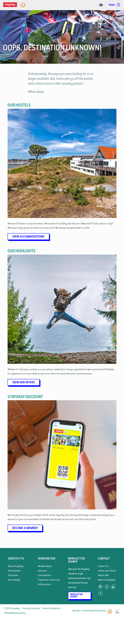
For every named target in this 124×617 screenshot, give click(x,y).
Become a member (25, 528)
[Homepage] (13, 6)
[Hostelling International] (110, 610)
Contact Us (103, 566)
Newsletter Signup (76, 595)
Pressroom (13, 575)
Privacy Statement (31, 608)
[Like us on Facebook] (106, 586)
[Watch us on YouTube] (113, 586)
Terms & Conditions (51, 608)
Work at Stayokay (106, 579)
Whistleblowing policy (15, 612)
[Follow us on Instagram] (100, 586)
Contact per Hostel (107, 570)
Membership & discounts (45, 568)
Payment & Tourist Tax (49, 579)
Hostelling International (94, 610)
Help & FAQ (103, 575)
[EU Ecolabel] (118, 610)
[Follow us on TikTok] (100, 593)
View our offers (23, 382)
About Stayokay (15, 566)
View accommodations (28, 236)
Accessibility (14, 579)
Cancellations (44, 575)
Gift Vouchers (44, 584)
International (14, 570)
